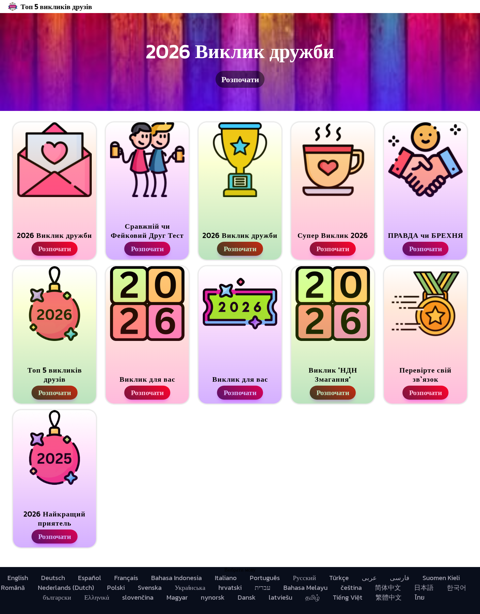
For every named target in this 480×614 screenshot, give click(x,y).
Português (265, 578)
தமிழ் (312, 597)
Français (126, 578)
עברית (262, 587)
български (57, 597)
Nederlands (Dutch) (66, 587)
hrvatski (230, 587)
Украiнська (190, 587)
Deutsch (53, 578)
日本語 (424, 587)
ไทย (419, 597)
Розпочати (240, 79)
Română (13, 587)
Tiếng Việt (347, 597)
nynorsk (213, 597)
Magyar (177, 597)
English (18, 578)
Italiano (226, 578)
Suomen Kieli (441, 578)
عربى (369, 578)
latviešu (280, 597)
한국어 (456, 587)
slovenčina (137, 597)
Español (89, 578)
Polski (116, 587)
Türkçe (339, 578)
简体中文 (388, 587)
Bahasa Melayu (305, 587)
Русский (304, 578)
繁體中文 (389, 597)
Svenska (150, 587)
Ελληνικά (96, 597)
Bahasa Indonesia (176, 578)
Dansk (247, 597)
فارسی (399, 578)
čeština (351, 587)
